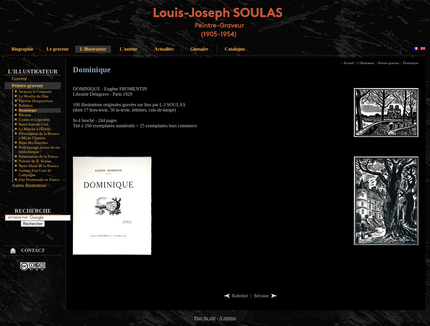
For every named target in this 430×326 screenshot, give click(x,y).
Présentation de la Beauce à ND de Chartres (39, 136)
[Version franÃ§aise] (416, 48)
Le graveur (58, 49)
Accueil (348, 63)
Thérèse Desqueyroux (36, 101)
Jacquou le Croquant (35, 92)
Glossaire (199, 49)
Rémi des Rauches (33, 143)
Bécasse (25, 115)
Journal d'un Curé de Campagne (35, 173)
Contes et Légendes (34, 120)
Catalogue (235, 49)
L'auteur (128, 49)
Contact (33, 250)
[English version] (422, 48)
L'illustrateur (93, 49)
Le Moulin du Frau (34, 96)
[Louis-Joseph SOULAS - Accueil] (225, 38)
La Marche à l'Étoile (35, 129)
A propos (227, 317)
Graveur (19, 78)
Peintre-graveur (27, 85)
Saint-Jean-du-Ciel (33, 124)
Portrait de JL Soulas (35, 161)
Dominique (28, 110)
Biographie (22, 49)
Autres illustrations (29, 185)
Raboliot (26, 106)
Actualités (164, 49)
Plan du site (205, 317)
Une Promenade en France (39, 180)
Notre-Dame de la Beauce (39, 166)
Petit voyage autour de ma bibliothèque (39, 149)
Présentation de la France (38, 157)
